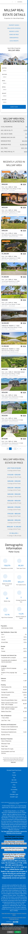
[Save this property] (25, 172)
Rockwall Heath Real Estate (14, 770)
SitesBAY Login (14, 797)
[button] (25, 2)
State (14, 772)
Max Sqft (4, 99)
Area (14, 785)
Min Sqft (4, 93)
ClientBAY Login (14, 794)
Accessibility (14, 789)
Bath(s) (4, 87)
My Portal (19, 1)
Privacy (14, 787)
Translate (24, 924)
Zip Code (14, 780)
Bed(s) (3, 80)
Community (14, 782)
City (14, 777)
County (14, 775)
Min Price (4, 68)
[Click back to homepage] (3, 1)
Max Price (4, 74)
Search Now (14, 107)
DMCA (14, 792)
